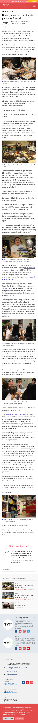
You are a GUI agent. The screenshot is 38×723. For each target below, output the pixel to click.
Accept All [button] (20, 718)
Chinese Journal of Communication (16, 414)
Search (15, 1)
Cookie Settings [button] (8, 718)
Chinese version (23, 1)
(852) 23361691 (13, 671)
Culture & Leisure (8, 11)
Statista (4, 288)
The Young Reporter (20, 589)
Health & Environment (21, 603)
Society (17, 583)
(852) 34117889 (23, 668)
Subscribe (33, 1)
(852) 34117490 (13, 668)
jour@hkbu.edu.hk (12, 674)
